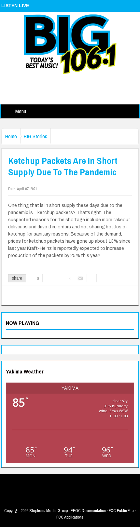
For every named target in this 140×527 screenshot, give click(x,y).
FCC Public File (121, 510)
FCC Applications (70, 517)
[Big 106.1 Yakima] (70, 44)
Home (11, 136)
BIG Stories (35, 136)
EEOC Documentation (88, 510)
